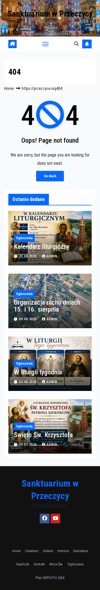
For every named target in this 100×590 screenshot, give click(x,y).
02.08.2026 (28, 382)
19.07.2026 (28, 445)
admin (52, 256)
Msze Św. (56, 564)
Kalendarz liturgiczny (41, 246)
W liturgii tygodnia (38, 372)
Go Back (50, 176)
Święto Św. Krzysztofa (43, 435)
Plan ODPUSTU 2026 (50, 578)
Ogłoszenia (24, 238)
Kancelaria (80, 551)
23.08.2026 (28, 256)
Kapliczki (22, 564)
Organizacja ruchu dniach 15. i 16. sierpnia (47, 306)
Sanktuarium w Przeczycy (50, 14)
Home (9, 88)
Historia (63, 551)
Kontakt (39, 564)
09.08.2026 (28, 319)
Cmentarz (32, 551)
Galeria (48, 551)
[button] (76, 43)
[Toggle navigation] (45, 44)
